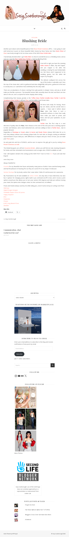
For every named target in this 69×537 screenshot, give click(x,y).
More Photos (18, 453)
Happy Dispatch (8, 194)
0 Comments (61, 219)
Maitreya (6, 188)
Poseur (6, 201)
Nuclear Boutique (9, 172)
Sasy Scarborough (10, 219)
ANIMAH (6, 205)
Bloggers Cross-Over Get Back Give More (38, 514)
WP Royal (14, 534)
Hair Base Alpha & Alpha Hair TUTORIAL (37, 510)
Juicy (5, 197)
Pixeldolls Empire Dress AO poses (14, 192)
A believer (28, 519)
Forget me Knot (30, 505)
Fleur (5, 53)
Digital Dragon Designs (11, 190)
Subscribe (19, 354)
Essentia (6, 166)
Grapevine (7, 199)
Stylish (34, 37)
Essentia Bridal (29, 148)
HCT (51, 154)
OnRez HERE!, (34, 176)
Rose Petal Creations (41, 49)
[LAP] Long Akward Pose (11, 203)
